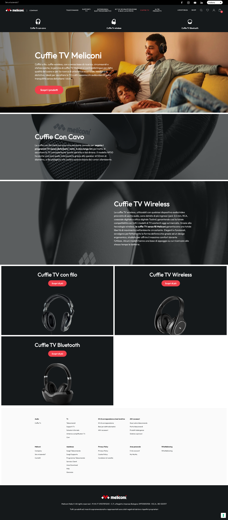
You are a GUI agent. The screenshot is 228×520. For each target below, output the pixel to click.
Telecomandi (72, 10)
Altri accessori (103, 430)
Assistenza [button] (183, 10)
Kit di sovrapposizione (106, 423)
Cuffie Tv (38, 423)
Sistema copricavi (136, 434)
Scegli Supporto (72, 454)
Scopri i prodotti (49, 89)
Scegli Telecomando (73, 451)
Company (34, 10)
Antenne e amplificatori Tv (75, 434)
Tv (67, 419)
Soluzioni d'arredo (72, 430)
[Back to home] (14, 10)
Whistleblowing (167, 451)
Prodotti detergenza (137, 430)
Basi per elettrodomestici (107, 427)
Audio (37, 419)
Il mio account (135, 451)
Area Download (72, 465)
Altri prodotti (157, 10)
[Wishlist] (207, 10)
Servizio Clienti (71, 461)
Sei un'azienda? (12, 2)
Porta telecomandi (136, 427)
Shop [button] (194, 10)
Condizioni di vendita (105, 458)
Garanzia (69, 472)
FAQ (68, 469)
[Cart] (220, 10)
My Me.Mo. (133, 454)
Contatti (38, 458)
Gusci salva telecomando (138, 423)
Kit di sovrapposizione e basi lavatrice (126, 10)
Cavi (68, 437)
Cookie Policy (103, 454)
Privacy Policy (103, 451)
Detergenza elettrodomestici (102, 10)
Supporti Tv (86, 10)
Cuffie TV (144, 10)
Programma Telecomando (75, 458)
